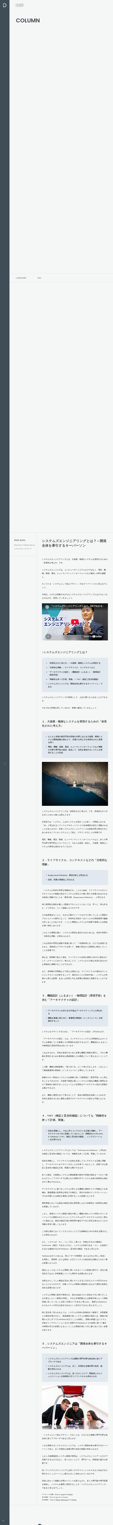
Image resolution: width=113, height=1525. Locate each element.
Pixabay (70, 1494)
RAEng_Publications (62, 1500)
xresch (63, 1494)
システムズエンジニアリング (22, 548)
